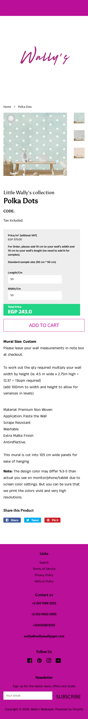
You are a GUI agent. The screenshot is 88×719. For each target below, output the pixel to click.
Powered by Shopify (69, 709)
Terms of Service (44, 569)
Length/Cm (15, 273)
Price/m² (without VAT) (22, 236)
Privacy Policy (44, 575)
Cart (81, 11)
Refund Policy (44, 581)
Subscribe (68, 697)
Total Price (14, 307)
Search (44, 562)
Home (7, 106)
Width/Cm (14, 289)
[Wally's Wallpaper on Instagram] (48, 661)
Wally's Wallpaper (42, 709)
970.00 (18, 240)
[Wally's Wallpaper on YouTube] (58, 661)
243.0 (25, 312)
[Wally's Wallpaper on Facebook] (29, 661)
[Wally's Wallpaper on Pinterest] (39, 661)
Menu (13, 11)
